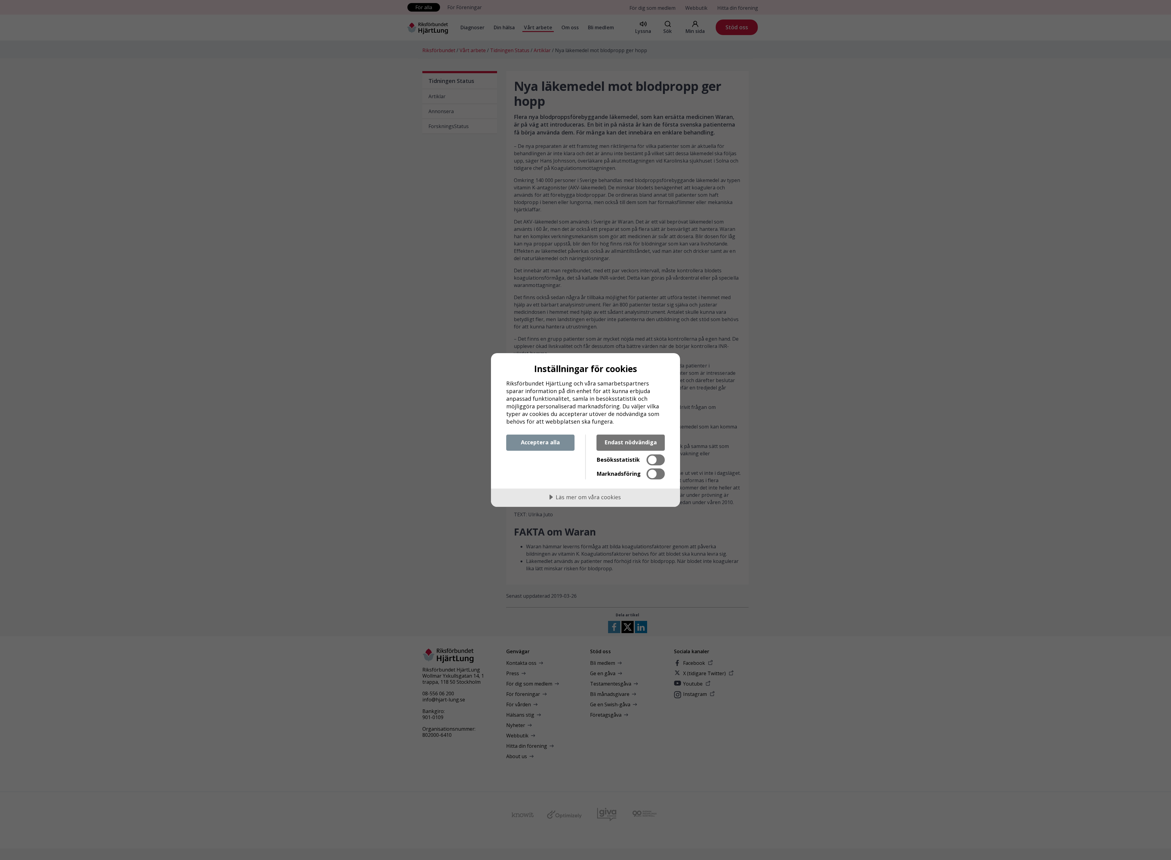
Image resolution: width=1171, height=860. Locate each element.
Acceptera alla (540, 442)
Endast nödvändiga (630, 442)
